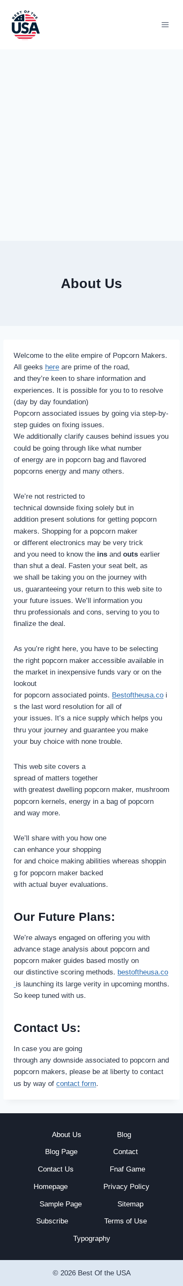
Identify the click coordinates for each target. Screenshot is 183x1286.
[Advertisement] (91, 145)
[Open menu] (165, 24)
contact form (76, 1084)
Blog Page (61, 1152)
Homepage (51, 1187)
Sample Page (61, 1204)
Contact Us (56, 1169)
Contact (125, 1152)
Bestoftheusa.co (137, 695)
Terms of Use (125, 1221)
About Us (66, 1135)
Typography (91, 1239)
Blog (124, 1135)
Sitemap (130, 1204)
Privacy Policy (126, 1187)
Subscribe (52, 1221)
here (52, 367)
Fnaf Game (127, 1169)
